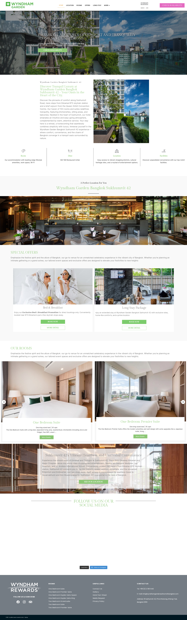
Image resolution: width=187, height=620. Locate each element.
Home (61, 5)
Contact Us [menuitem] (97, 589)
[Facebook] (18, 601)
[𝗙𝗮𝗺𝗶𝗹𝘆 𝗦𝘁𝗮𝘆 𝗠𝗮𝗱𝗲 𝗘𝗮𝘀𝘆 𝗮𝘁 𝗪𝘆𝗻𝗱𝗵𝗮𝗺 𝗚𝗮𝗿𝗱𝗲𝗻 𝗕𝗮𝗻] (116, 526)
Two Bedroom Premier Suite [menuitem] (60, 607)
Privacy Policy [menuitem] (98, 601)
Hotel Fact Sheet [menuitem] (100, 595)
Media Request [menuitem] (99, 598)
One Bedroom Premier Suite (140, 421)
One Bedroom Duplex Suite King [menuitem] (62, 598)
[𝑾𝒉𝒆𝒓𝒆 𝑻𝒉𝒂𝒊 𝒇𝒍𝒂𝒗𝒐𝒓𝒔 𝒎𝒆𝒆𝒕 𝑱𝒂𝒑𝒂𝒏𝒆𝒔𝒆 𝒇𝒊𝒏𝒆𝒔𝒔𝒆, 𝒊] (27, 526)
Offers (87, 5)
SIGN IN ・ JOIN (144, 7)
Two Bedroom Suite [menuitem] (57, 604)
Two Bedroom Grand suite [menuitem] (59, 601)
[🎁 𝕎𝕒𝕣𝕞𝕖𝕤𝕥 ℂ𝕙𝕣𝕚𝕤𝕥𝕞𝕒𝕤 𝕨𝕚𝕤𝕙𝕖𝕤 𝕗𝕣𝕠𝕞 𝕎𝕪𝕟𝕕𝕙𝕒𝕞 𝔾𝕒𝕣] (116, 552)
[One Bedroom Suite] (46, 392)
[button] (4, 402)
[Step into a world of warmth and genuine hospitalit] (160, 526)
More (106, 5)
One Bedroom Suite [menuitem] (57, 589)
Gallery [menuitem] (96, 592)
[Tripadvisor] (30, 601)
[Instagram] (24, 601)
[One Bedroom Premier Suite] (140, 391)
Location (70, 5)
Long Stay (97, 5)
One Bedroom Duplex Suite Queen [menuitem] (63, 595)
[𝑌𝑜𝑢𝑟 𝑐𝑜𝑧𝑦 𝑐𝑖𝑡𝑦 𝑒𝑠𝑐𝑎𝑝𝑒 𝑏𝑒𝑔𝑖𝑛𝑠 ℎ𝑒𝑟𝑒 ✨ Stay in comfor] (160, 552)
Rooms (79, 5)
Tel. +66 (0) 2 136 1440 (145, 589)
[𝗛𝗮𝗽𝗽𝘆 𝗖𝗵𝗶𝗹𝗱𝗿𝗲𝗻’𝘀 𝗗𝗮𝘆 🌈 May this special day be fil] (71, 526)
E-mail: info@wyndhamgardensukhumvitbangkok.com (157, 594)
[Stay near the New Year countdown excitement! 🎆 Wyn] (71, 552)
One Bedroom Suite (46, 422)
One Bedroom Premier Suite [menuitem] (60, 592)
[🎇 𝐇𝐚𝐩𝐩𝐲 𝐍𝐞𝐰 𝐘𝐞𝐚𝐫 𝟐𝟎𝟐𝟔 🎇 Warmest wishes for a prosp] (27, 552)
